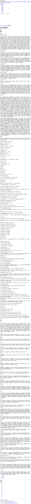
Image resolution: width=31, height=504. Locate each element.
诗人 (4, 501)
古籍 (2, 11)
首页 (1, 25)
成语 (2, 8)
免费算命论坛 (19, 1)
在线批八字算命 (9, 1)
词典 (2, 7)
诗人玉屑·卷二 (2, 4)
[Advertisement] (15, 19)
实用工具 (8, 2)
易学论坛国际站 (24, 1)
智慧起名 (12, 1)
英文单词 (12, 501)
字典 (2, 6)
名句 (2, 9)
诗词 (2, 10)
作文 (13, 501)
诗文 (6, 501)
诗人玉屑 (5, 25)
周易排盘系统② (4, 2)
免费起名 (16, 1)
